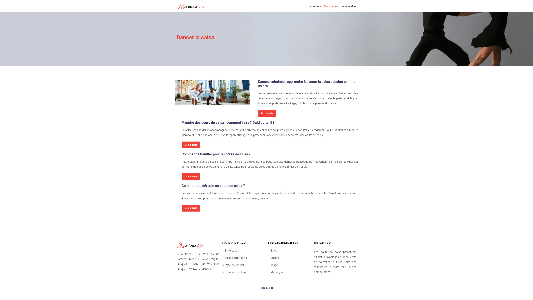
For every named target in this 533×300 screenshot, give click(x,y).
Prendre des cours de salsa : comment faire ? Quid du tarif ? (228, 123)
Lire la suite (267, 113)
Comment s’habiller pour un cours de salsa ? (216, 154)
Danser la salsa (331, 6)
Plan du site (266, 287)
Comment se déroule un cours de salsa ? (213, 186)
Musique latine (348, 6)
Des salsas (315, 6)
